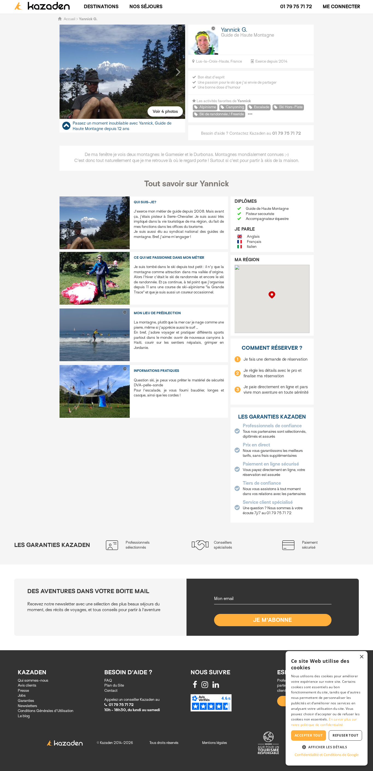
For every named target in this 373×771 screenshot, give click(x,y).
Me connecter (341, 6)
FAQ (108, 680)
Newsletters (27, 706)
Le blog (24, 716)
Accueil (69, 19)
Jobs (22, 695)
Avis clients (27, 685)
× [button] (361, 657)
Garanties (26, 701)
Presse (23, 690)
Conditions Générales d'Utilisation (45, 711)
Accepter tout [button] (308, 735)
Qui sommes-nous (33, 680)
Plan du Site (114, 685)
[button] (66, 72)
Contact (110, 690)
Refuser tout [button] (345, 735)
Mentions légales (214, 743)
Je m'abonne (272, 620)
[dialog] (327, 708)
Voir (165, 111)
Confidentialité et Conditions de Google (327, 754)
